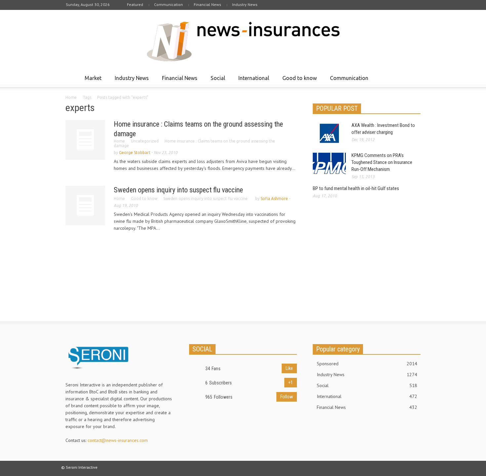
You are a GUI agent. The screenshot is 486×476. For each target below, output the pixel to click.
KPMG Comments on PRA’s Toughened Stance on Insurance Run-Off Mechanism (381, 162)
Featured (135, 4)
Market (91, 81)
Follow (286, 396)
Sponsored (367, 364)
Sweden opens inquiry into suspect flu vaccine (178, 190)
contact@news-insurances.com (118, 440)
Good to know (298, 81)
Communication (168, 4)
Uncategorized (145, 141)
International (252, 81)
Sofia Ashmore (274, 198)
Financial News (207, 4)
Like (289, 368)
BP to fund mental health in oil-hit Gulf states (356, 188)
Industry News (245, 4)
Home (71, 97)
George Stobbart (134, 152)
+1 (290, 382)
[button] (414, 78)
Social (216, 81)
